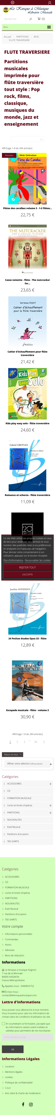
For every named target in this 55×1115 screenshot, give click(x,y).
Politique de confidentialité (18, 1082)
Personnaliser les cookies (38, 560)
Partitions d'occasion (18, 834)
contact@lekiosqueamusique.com (19, 995)
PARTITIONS (13, 812)
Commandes (11, 939)
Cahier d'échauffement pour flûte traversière (27, 353)
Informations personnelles (18, 934)
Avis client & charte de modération (23, 1093)
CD (8, 790)
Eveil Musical (13, 827)
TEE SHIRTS (13, 841)
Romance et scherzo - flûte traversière (27, 495)
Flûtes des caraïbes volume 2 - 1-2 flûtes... (27, 208)
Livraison (9, 1066)
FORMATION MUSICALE (19, 798)
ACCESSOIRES (14, 783)
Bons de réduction (14, 955)
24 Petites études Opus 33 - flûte (28, 638)
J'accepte (27, 574)
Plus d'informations (13, 560)
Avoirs (8, 944)
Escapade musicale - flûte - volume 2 (27, 710)
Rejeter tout (27, 567)
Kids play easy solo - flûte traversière (27, 423)
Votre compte (12, 926)
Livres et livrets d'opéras (19, 805)
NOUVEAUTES (14, 819)
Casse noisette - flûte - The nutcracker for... (27, 281)
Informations (13, 962)
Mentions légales (13, 1071)
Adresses (9, 950)
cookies (9, 1077)
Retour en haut (12, 754)
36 (35, 742)
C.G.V (8, 1088)
